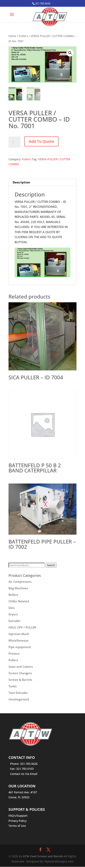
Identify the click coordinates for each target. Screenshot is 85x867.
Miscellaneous (18, 640)
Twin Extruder (18, 693)
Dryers (13, 614)
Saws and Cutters (20, 667)
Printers (14, 653)
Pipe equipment (19, 647)
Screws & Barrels (20, 680)
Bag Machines (18, 588)
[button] (70, 52)
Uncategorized (18, 699)
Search (51, 565)
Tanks (12, 686)
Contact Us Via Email (23, 774)
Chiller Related (18, 601)
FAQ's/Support (17, 815)
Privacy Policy (17, 821)
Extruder (14, 621)
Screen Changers (20, 673)
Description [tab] (21, 182)
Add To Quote (41, 141)
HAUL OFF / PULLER (22, 627)
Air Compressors (19, 582)
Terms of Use (17, 826)
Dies (11, 608)
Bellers (13, 595)
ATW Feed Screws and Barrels (43, 856)
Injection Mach (18, 634)
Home (12, 36)
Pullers (23, 36)
